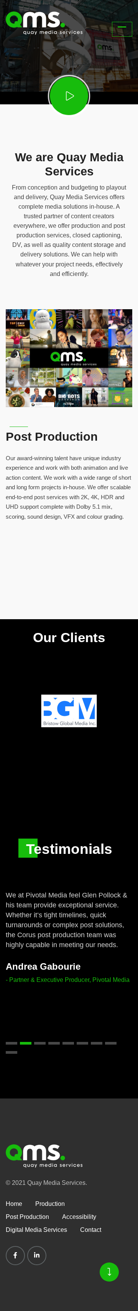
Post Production (52, 436)
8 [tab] (111, 1043)
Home (14, 1204)
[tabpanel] (69, 933)
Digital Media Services (36, 1230)
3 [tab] (40, 1043)
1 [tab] (11, 1043)
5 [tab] (68, 1043)
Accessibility (79, 1217)
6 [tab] (82, 1043)
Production (50, 1204)
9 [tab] (11, 1052)
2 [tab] (25, 1043)
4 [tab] (54, 1043)
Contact (90, 1230)
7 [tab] (96, 1043)
